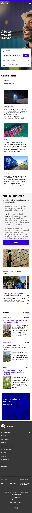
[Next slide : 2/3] (28, 271)
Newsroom (4, 456)
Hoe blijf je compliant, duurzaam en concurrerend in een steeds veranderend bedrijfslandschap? (14, 300)
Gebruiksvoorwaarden (16, 502)
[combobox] (16, 83)
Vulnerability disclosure (16, 505)
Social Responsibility (7, 453)
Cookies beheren (16, 495)
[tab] (16, 51)
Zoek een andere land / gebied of (25, 484)
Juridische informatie (16, 500)
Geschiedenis (5, 439)
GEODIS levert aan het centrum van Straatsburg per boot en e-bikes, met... (15, 347)
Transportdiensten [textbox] (9, 83)
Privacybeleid (16, 497)
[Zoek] (26, 3)
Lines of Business (6, 449)
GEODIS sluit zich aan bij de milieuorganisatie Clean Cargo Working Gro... (14, 372)
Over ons (3, 436)
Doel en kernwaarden (7, 446)
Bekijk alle (26, 312)
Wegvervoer (8, 173)
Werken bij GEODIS (6, 459)
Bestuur (3, 442)
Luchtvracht (8, 106)
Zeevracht (7, 139)
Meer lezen (6, 404)
